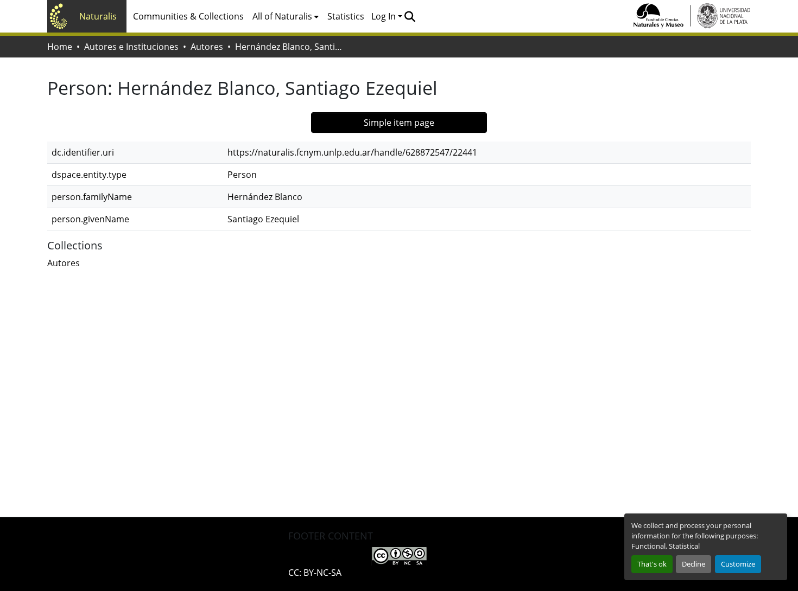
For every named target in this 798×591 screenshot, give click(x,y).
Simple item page (399, 123)
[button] (409, 16)
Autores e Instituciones (131, 47)
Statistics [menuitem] (345, 16)
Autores (207, 47)
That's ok (652, 564)
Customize (738, 564)
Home (59, 47)
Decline (693, 564)
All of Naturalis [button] (282, 16)
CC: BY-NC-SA (314, 573)
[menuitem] (285, 16)
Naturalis (98, 16)
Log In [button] (384, 16)
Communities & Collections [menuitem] (188, 16)
